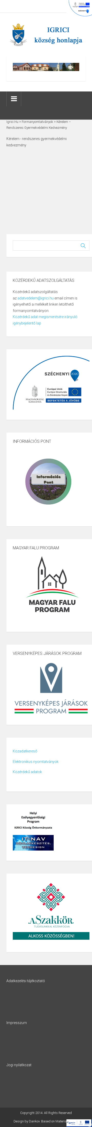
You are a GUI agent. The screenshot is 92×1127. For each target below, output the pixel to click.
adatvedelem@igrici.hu (35, 298)
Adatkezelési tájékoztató (25, 981)
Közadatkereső (25, 751)
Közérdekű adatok (27, 772)
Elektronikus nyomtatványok (36, 762)
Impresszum (16, 1023)
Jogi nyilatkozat (18, 1065)
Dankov (34, 1121)
